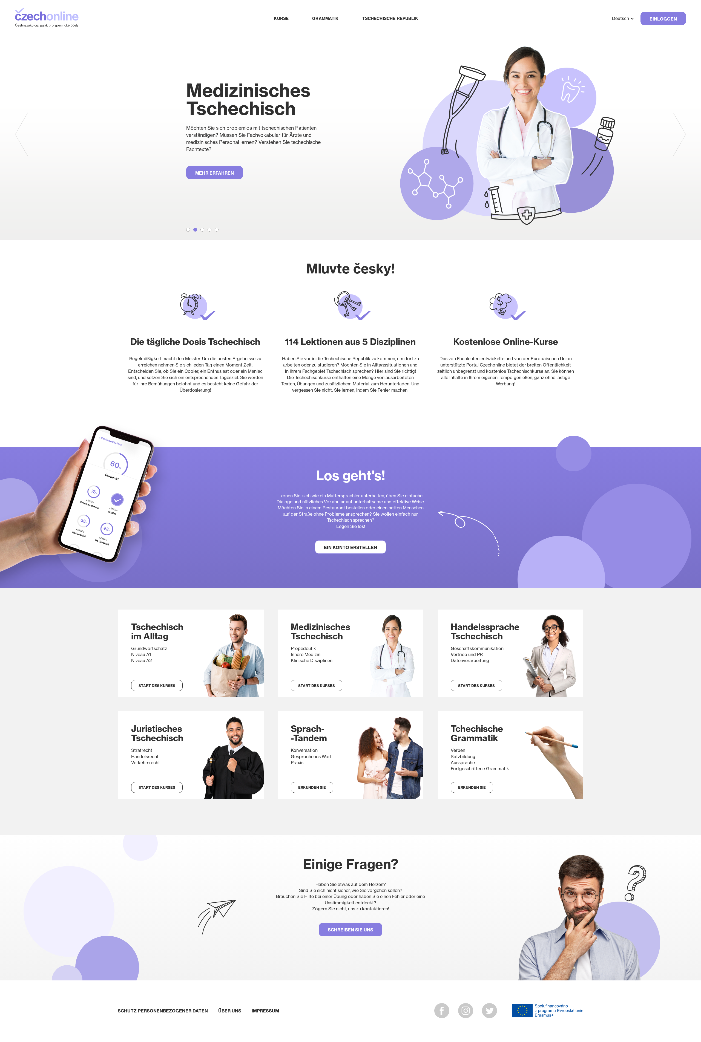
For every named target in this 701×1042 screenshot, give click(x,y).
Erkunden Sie (312, 787)
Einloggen (663, 19)
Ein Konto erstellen (350, 547)
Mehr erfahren (214, 173)
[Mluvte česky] (47, 18)
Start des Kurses (157, 685)
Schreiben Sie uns (350, 930)
